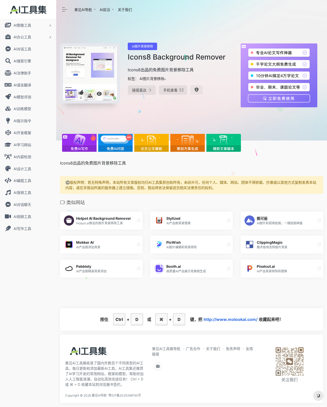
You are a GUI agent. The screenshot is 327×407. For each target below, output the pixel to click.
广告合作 (193, 348)
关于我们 (125, 9)
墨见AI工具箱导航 (166, 348)
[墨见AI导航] (88, 352)
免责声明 (233, 348)
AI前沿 (105, 9)
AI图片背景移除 (142, 46)
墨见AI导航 (83, 9)
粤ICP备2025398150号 (124, 395)
